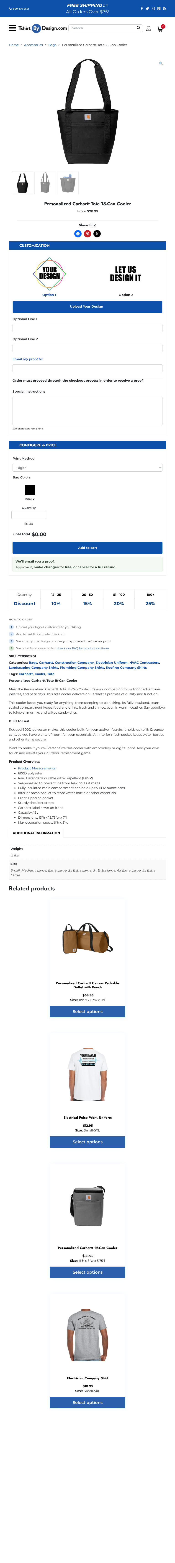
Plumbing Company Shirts (82, 668)
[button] (161, 63)
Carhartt (46, 663)
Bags (33, 663)
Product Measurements (37, 768)
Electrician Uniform (111, 663)
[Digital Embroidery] (87, 468)
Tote (50, 674)
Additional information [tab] (36, 833)
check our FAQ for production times (83, 648)
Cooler (40, 674)
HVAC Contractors (144, 663)
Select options (88, 1011)
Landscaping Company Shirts (33, 668)
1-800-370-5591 (20, 8)
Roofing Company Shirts (126, 668)
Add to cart (87, 548)
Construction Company (74, 663)
